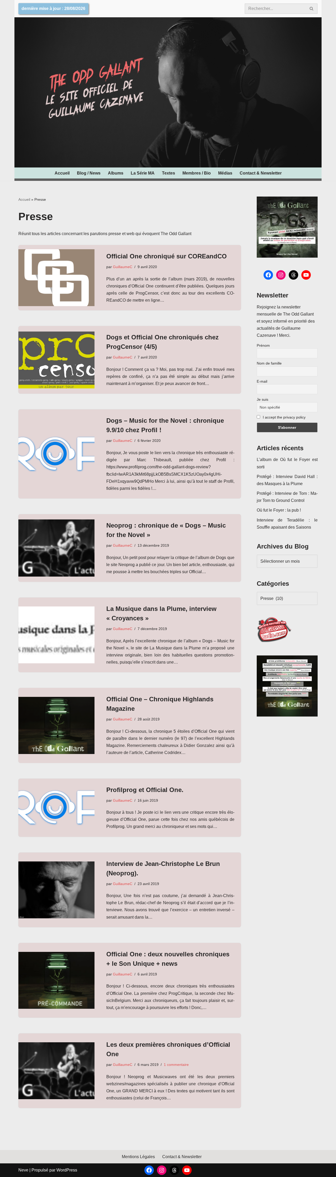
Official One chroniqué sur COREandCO (166, 256)
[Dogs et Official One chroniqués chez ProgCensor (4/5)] (56, 360)
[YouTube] (306, 275)
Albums (115, 173)
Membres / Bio (196, 173)
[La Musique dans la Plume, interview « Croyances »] (56, 634)
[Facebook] (268, 275)
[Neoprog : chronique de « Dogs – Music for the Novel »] (56, 547)
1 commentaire (176, 1064)
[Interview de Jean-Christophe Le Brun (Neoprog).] (56, 889)
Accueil (62, 173)
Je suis (262, 399)
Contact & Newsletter (261, 173)
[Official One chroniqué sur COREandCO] (56, 277)
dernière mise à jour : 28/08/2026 (53, 8)
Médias (225, 173)
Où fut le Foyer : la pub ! (279, 510)
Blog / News (89, 173)
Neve (23, 1170)
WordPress (66, 1170)
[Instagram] (281, 275)
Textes (168, 173)
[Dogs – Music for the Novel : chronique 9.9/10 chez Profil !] (56, 454)
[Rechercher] (312, 8)
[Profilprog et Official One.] (56, 807)
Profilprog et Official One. (144, 789)
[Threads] (293, 275)
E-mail (262, 381)
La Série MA (143, 173)
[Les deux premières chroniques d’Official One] (56, 1070)
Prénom (263, 345)
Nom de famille (269, 363)
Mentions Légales (138, 1156)
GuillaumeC (122, 267)
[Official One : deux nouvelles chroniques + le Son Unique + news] (56, 980)
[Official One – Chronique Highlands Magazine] (56, 725)
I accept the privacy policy (284, 417)
